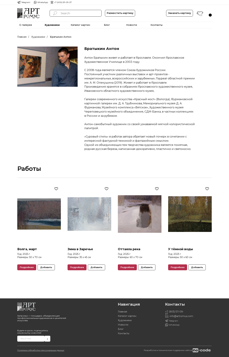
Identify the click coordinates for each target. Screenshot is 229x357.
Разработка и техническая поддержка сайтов (168, 350)
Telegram (25, 2)
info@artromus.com (181, 316)
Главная (21, 36)
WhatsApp (42, 2)
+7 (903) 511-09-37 (63, 2)
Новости (123, 324)
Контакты (123, 333)
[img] (28, 13)
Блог (121, 329)
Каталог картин (127, 315)
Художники (38, 36)
